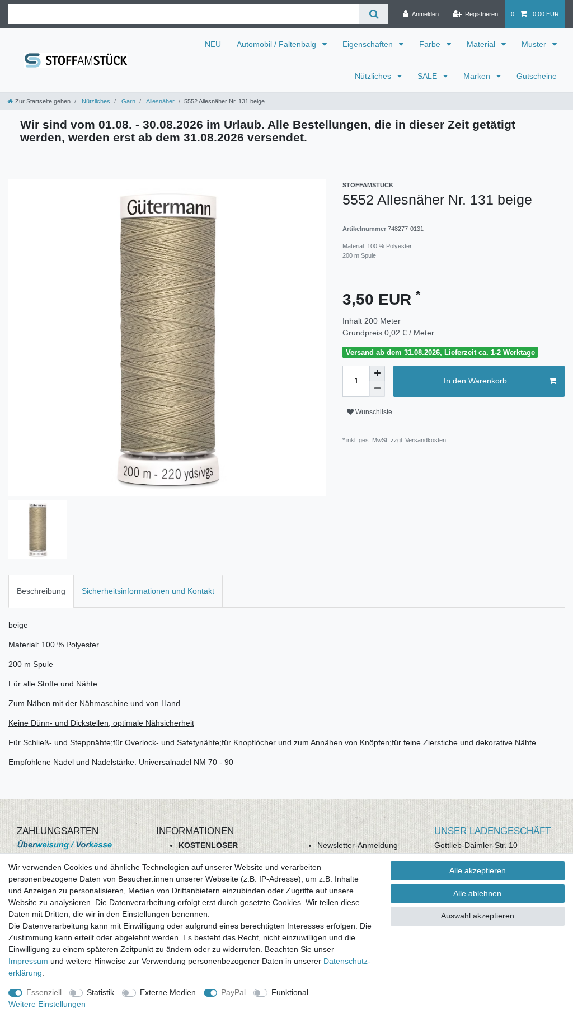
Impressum (28, 961)
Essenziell (44, 992)
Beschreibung (41, 590)
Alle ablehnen (477, 893)
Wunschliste (373, 412)
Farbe (431, 44)
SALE (428, 76)
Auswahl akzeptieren (477, 915)
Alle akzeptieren (477, 870)
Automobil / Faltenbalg (277, 44)
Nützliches (374, 76)
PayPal (233, 992)
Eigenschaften (368, 44)
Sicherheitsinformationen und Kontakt (148, 590)
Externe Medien (168, 992)
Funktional (289, 992)
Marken (477, 76)
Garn (127, 101)
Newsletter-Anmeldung (357, 845)
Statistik (100, 992)
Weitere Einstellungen (47, 1004)
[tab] (41, 591)
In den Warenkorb (475, 380)
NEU (213, 44)
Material (482, 44)
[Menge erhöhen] (377, 373)
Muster (535, 44)
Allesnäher (160, 101)
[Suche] (373, 14)
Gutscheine (536, 76)
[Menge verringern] (377, 389)
